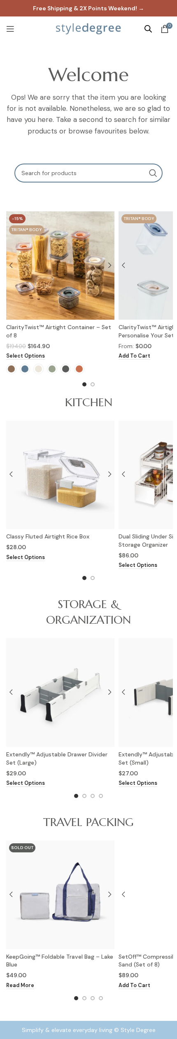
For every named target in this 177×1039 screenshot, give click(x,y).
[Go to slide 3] (93, 796)
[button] (134, 356)
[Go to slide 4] (101, 796)
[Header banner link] (88, 8)
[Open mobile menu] (10, 29)
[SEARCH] (153, 173)
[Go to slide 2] (93, 384)
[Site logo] (88, 28)
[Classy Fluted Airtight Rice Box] (60, 475)
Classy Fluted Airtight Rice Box (47, 536)
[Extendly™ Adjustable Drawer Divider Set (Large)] (60, 692)
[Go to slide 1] (84, 384)
